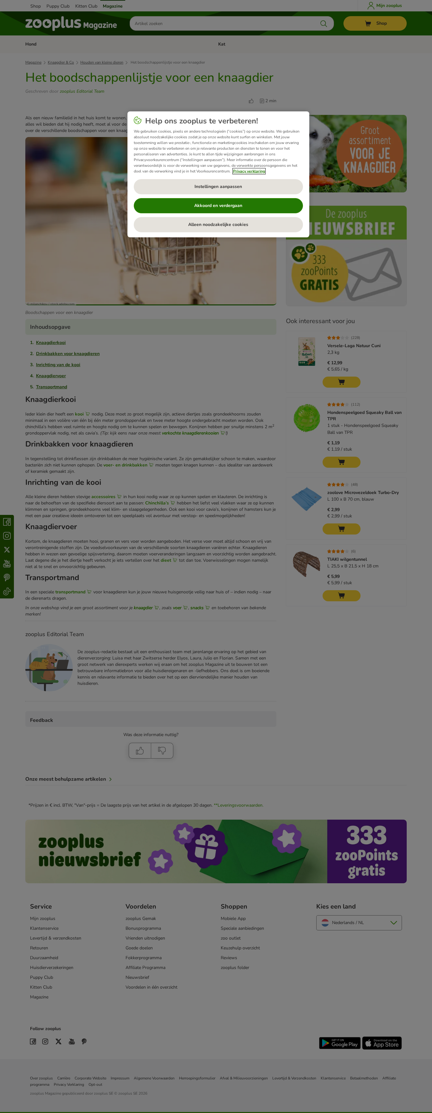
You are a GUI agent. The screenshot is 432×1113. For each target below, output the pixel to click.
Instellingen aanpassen (218, 187)
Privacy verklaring (249, 171)
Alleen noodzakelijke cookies (218, 225)
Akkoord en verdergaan (218, 206)
